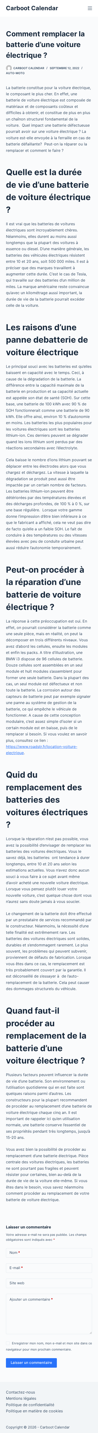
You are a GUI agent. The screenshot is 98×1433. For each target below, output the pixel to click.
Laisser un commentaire (31, 1362)
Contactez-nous (20, 1392)
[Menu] (90, 8)
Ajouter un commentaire (31, 1299)
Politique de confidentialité (30, 1404)
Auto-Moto (15, 73)
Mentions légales (21, 1398)
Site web (17, 1283)
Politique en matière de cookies (34, 1411)
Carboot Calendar (32, 8)
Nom (15, 1252)
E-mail (16, 1267)
